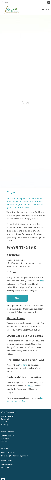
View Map (4, 424)
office (30, 385)
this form (23, 364)
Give (17, 298)
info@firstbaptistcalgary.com (17, 456)
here (42, 280)
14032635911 (11, 452)
